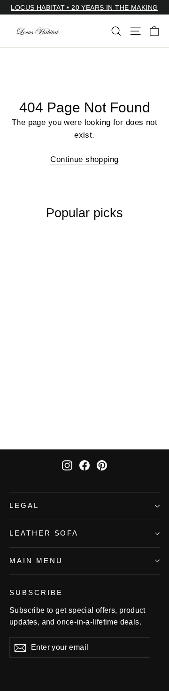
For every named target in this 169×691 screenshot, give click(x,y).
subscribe (35, 592)
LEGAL (24, 505)
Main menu (35, 561)
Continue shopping (84, 159)
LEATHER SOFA (43, 533)
